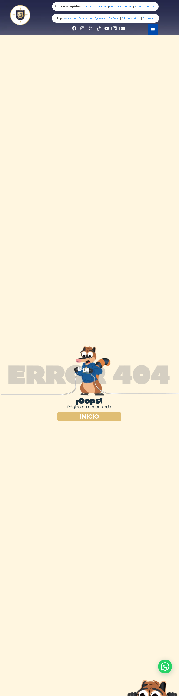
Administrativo (130, 18)
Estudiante (85, 18)
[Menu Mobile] (153, 29)
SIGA (137, 6)
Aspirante (70, 18)
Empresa (147, 18)
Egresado (100, 18)
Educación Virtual (94, 6)
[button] (165, 666)
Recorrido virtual (120, 6)
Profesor (114, 18)
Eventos (149, 6)
